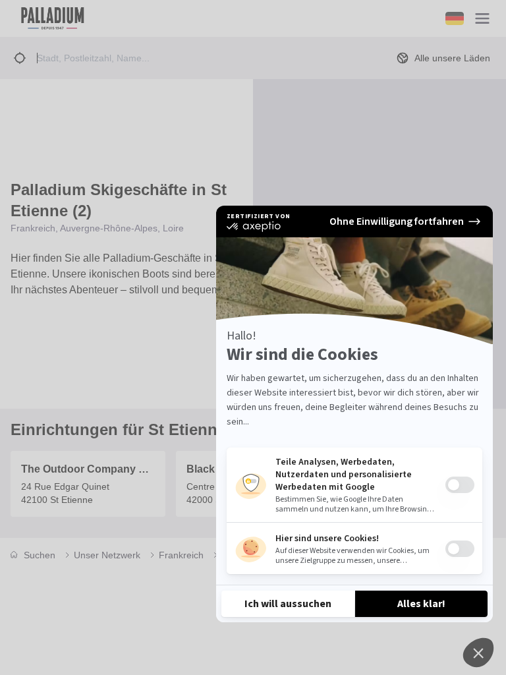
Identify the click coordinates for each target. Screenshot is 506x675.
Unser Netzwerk (107, 555)
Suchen (39, 555)
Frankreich (181, 555)
